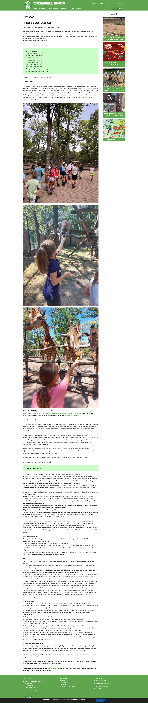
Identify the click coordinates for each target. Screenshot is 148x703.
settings (88, 701)
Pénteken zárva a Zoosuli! (114, 139)
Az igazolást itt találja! (72, 415)
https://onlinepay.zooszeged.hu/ (40, 45)
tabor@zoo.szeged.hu (54, 668)
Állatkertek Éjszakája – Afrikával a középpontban (114, 63)
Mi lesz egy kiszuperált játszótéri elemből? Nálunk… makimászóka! (113, 114)
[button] (108, 3)
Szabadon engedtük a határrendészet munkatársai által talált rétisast (114, 38)
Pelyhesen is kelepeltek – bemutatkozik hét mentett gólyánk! (114, 89)
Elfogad (100, 700)
